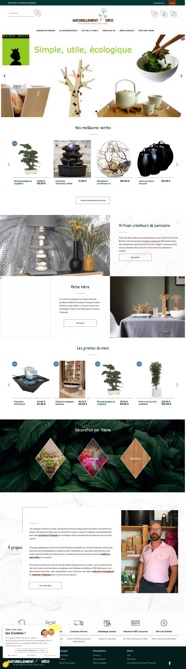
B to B (172, 3)
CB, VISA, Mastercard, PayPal (135, 635)
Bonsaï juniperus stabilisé (23, 182)
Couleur (93, 458)
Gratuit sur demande (107, 635)
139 (124, 180)
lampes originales (151, 241)
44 (41, 401)
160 (166, 403)
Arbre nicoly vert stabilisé (148, 402)
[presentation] (9, 164)
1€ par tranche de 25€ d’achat (163, 635)
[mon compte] (164, 14)
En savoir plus (45, 585)
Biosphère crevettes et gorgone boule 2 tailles (106, 182)
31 (82, 180)
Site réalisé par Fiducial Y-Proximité (141, 663)
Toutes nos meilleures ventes (93, 200)
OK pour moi (50, 655)
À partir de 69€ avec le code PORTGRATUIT (78, 636)
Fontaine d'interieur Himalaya (19, 402)
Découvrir (135, 257)
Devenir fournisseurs (67, 663)
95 (82, 401)
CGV (129, 655)
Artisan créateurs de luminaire (144, 225)
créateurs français (48, 535)
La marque (63, 655)
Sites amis (131, 659)
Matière (135, 458)
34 (41, 403)
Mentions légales (99, 663)
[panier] (173, 14)
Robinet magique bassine (65, 402)
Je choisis (31, 655)
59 (41, 183)
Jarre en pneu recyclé (146, 182)
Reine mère (80, 287)
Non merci (12, 655)
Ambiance (50, 458)
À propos (15, 547)
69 (82, 403)
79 (41, 180)
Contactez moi (158, 3)
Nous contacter (99, 659)
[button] (5, 664)
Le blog (62, 659)
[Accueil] (93, 16)
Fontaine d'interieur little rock (64, 182)
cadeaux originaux (41, 574)
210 (165, 401)
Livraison (97, 655)
